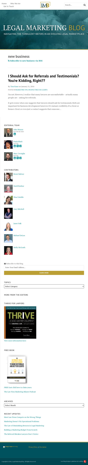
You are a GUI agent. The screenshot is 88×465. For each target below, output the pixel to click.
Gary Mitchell (19, 209)
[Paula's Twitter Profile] (18, 146)
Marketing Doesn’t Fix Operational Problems (21, 421)
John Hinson (18, 129)
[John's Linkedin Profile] (15, 134)
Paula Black (18, 141)
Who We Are (15, 3)
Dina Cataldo (19, 197)
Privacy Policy (33, 447)
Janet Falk (17, 223)
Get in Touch (9, 6)
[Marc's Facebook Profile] (20, 158)
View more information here (15, 340)
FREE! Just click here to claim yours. (18, 387)
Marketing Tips (22, 90)
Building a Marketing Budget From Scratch (20, 430)
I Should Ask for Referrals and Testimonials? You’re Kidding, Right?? (43, 78)
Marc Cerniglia (19, 153)
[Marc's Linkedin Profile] (15, 158)
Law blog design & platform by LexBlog (72, 461)
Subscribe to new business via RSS (26, 60)
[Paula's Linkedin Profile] (15, 146)
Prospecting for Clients (37, 90)
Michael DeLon (19, 235)
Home (4, 3)
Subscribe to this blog (14, 264)
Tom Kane (14, 86)
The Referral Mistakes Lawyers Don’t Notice (21, 434)
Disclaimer (42, 447)
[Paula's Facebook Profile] (20, 146)
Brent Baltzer (19, 174)
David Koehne (19, 186)
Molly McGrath (19, 247)
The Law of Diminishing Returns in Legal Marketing (24, 425)
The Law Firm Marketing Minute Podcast (20, 392)
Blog (44, 27)
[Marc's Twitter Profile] (18, 158)
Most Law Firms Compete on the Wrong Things (22, 417)
